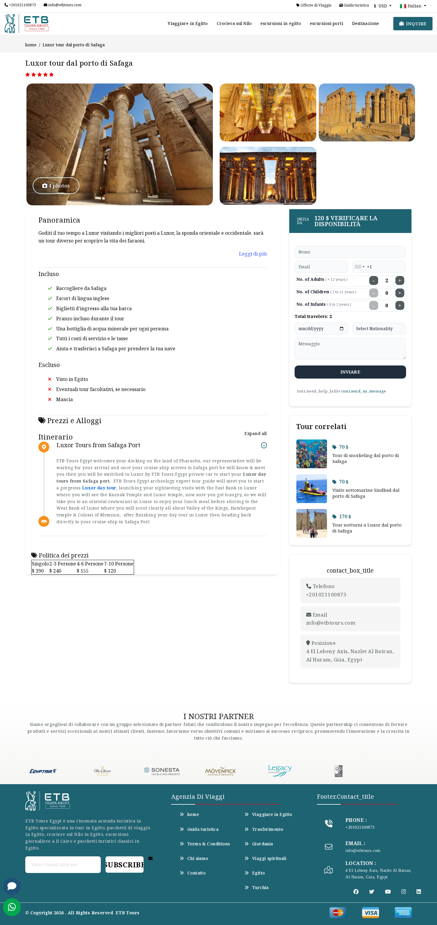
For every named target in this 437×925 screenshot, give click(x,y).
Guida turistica (356, 5)
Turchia (260, 887)
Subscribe (125, 864)
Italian (415, 6)
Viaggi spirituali (269, 858)
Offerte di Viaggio (315, 5)
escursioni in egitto (280, 23)
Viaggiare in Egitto (188, 23)
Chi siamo (197, 858)
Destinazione (365, 23)
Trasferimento (267, 829)
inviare (350, 372)
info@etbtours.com (64, 5)
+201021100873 (22, 5)
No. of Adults (322, 279)
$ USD (381, 6)
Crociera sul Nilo (234, 23)
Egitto (258, 873)
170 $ (345, 516)
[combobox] (359, 266)
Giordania (262, 844)
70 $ (343, 447)
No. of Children (326, 291)
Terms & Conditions (208, 844)
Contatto (196, 873)
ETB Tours (128, 912)
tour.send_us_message (363, 391)
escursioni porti (326, 23)
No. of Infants (323, 304)
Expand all (255, 433)
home (31, 45)
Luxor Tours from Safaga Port (98, 445)
